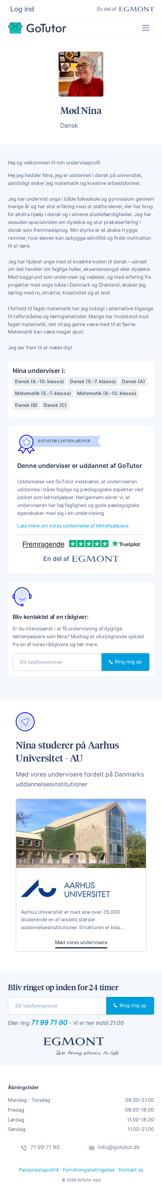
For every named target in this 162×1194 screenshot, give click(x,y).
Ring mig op (128, 662)
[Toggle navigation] (145, 28)
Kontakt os (131, 1170)
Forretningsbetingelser (89, 1170)
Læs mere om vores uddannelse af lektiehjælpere (73, 526)
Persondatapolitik (39, 1170)
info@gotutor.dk (118, 1147)
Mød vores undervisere (81, 942)
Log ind (22, 9)
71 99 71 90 (49, 1022)
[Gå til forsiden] (37, 28)
